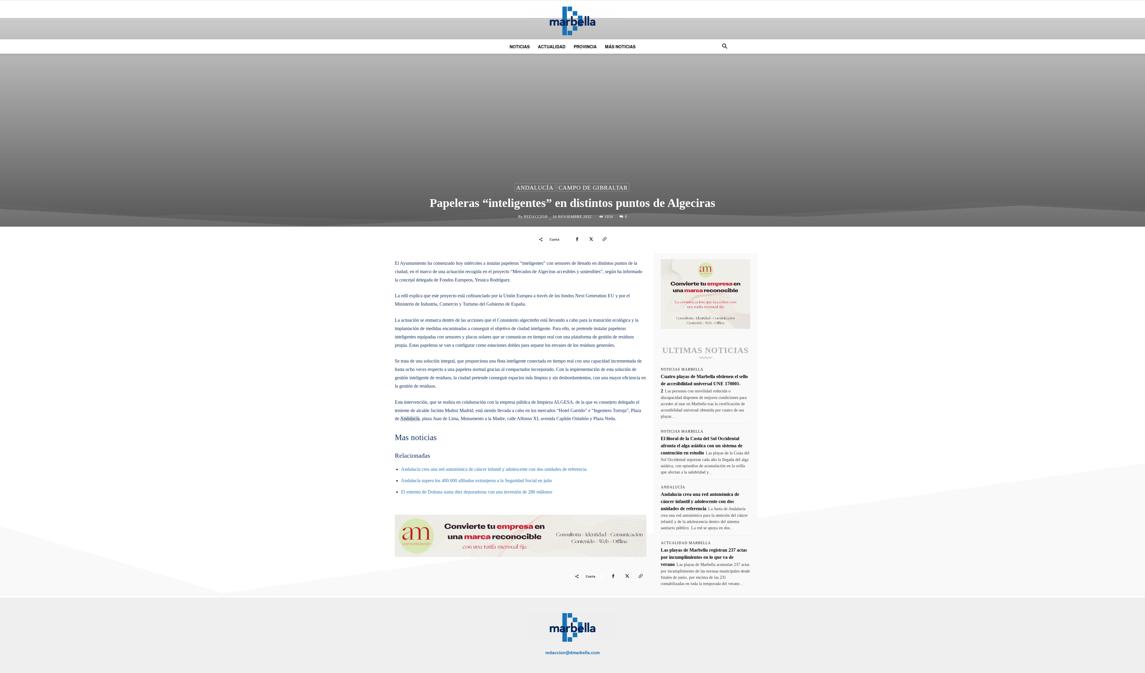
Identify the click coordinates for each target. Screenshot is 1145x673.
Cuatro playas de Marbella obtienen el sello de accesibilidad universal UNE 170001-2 (704, 383)
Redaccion (536, 217)
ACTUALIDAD (551, 46)
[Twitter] (591, 239)
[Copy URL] (604, 239)
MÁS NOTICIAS (620, 46)
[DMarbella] (572, 20)
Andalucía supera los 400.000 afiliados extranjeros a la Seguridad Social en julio (476, 480)
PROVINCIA (585, 46)
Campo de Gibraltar (593, 187)
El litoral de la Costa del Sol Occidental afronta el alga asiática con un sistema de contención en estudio (701, 445)
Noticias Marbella (682, 369)
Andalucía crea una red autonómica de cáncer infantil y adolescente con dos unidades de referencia (494, 469)
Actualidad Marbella (686, 543)
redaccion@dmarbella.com (572, 652)
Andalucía (534, 187)
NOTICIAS (520, 46)
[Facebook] (577, 239)
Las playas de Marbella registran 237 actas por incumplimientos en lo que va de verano (704, 557)
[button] (724, 47)
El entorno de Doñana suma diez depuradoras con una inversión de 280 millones (476, 491)
